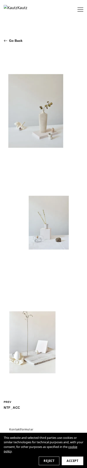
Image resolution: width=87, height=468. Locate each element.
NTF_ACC (12, 405)
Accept (72, 461)
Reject (49, 461)
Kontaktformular (21, 429)
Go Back (16, 40)
